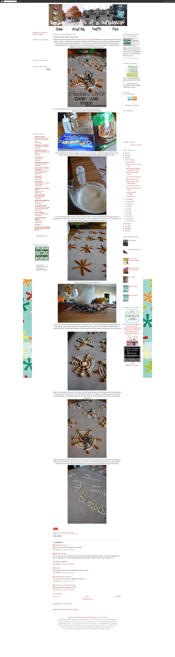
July (127, 206)
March (128, 216)
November (129, 162)
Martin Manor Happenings (42, 200)
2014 (126, 153)
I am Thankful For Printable (133, 177)
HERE (127, 85)
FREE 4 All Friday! (133, 286)
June (127, 209)
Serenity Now (38, 181)
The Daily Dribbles (40, 195)
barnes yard (38, 176)
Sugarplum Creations (41, 150)
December (129, 160)
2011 (126, 223)
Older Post (118, 596)
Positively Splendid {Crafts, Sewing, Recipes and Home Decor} (42, 228)
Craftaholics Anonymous (42, 162)
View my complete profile (131, 58)
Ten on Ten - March (39, 201)
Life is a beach (38, 158)
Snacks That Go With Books (70, 533)
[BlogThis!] (55, 536)
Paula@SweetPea (59, 545)
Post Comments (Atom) (66, 603)
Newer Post (56, 596)
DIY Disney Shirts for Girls (133, 185)
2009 (126, 228)
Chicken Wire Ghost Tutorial (42, 146)
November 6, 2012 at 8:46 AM (63, 550)
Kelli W (136, 38)
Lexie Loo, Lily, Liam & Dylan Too (63, 585)
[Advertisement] (40, 101)
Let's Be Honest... (39, 220)
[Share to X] (57, 536)
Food (59, 533)
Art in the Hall (131, 277)
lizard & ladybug (39, 212)
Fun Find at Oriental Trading (42, 214)
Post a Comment (57, 593)
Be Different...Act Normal (42, 145)
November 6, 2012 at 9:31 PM (63, 572)
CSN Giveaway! (132, 240)
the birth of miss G (39, 191)
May (127, 211)
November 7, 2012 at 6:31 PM (63, 581)
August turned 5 (39, 177)
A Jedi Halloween (130, 196)
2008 (126, 231)
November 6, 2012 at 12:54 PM (63, 564)
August (128, 204)
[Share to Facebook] (59, 536)
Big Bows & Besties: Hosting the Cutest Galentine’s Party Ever (42, 140)
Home (87, 596)
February (128, 218)
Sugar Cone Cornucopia (132, 179)
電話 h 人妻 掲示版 (39, 196)
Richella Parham (59, 553)
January (128, 220)
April (127, 213)
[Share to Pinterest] (61, 536)
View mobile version (87, 599)
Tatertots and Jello (40, 136)
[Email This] (54, 536)
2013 (126, 155)
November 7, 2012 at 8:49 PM (63, 590)
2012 (126, 158)
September (129, 201)
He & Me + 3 (38, 224)
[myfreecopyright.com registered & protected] (87, 617)
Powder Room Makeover (41, 164)
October (128, 199)
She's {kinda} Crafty (40, 205)
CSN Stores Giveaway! (134, 249)
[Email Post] (71, 532)
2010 (126, 226)
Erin (56, 568)
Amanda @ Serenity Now (61, 576)
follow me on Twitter (136, 145)
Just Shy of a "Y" (39, 157)
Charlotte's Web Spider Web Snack (65, 37)
